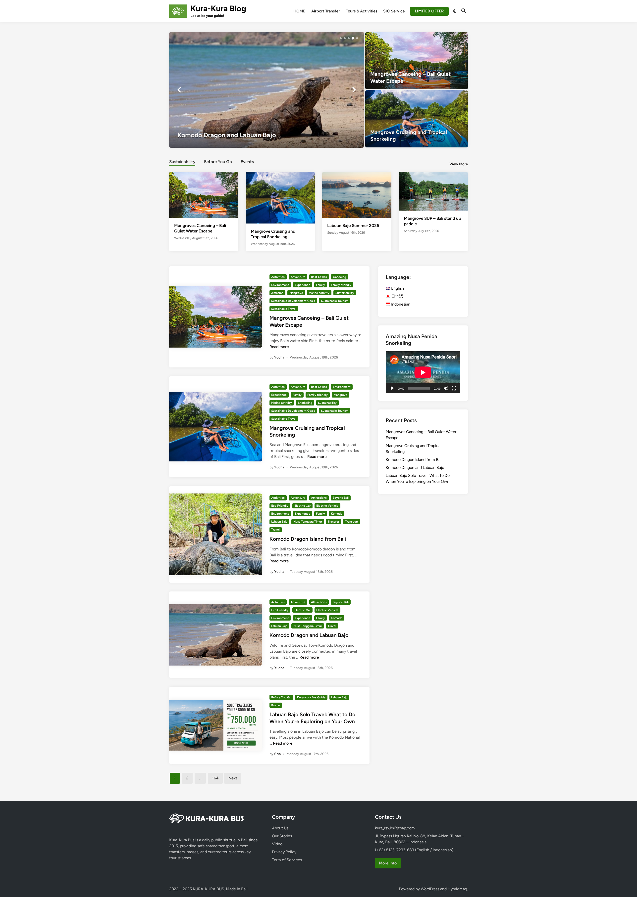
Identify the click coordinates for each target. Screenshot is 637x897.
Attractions (319, 497)
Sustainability (182, 161)
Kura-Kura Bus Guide (311, 697)
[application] (423, 372)
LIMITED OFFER (429, 11)
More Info (388, 863)
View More (458, 164)
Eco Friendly (279, 505)
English (397, 288)
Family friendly (341, 285)
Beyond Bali (341, 497)
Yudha (279, 357)
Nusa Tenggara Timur (307, 521)
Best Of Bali (319, 277)
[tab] (182, 161)
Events (247, 161)
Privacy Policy (284, 852)
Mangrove (296, 293)
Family (320, 285)
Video (277, 844)
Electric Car (302, 505)
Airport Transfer (325, 11)
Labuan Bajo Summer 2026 (353, 225)
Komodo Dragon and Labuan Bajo (308, 635)
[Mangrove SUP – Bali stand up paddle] (433, 190)
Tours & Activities (361, 11)
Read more (279, 346)
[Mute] (445, 388)
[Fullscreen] (453, 388)
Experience (302, 285)
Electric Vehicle (327, 505)
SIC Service (394, 11)
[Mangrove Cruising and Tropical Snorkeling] (416, 118)
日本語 (396, 296)
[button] (341, 38)
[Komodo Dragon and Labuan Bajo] (266, 89)
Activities (278, 277)
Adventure (298, 277)
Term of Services (287, 859)
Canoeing (339, 277)
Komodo (336, 513)
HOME (299, 11)
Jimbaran (277, 293)
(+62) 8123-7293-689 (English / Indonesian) (414, 850)
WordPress (430, 889)
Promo (275, 705)
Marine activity (319, 293)
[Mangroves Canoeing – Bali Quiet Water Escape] (416, 60)
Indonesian (400, 304)
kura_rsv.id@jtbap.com (395, 828)
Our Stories (282, 836)
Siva (277, 754)
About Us (280, 828)
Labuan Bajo (279, 521)
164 (215, 778)
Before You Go (218, 161)
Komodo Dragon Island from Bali (307, 539)
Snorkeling (305, 402)
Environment (280, 285)
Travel (275, 529)
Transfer (333, 521)
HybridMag (457, 889)
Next (232, 778)
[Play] (392, 388)
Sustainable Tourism (334, 301)
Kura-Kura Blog (218, 8)
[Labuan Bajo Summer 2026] (356, 194)
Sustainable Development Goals (293, 301)
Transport (351, 521)
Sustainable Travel (283, 309)
